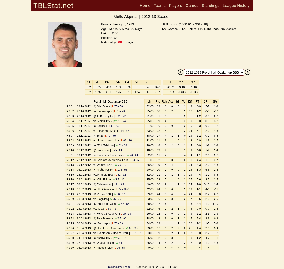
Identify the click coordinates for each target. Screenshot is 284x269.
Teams (160, 5)
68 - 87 (120, 238)
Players (175, 5)
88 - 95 (132, 228)
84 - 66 (135, 160)
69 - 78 (111, 208)
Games (191, 5)
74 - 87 (123, 130)
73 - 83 (117, 223)
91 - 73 (120, 116)
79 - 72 (120, 164)
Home (145, 5)
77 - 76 (110, 135)
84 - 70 (121, 242)
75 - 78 (119, 111)
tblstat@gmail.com (119, 267)
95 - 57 (120, 247)
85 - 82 (118, 179)
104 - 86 (121, 169)
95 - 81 (117, 150)
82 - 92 (120, 174)
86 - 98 (119, 194)
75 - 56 (117, 106)
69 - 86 (126, 140)
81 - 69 (121, 145)
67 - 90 (120, 218)
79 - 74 (120, 121)
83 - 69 (114, 126)
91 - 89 (119, 184)
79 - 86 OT (123, 189)
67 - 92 (135, 233)
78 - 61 (132, 155)
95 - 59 (125, 213)
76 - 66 (115, 199)
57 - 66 (123, 203)
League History (236, 5)
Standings (210, 5)
